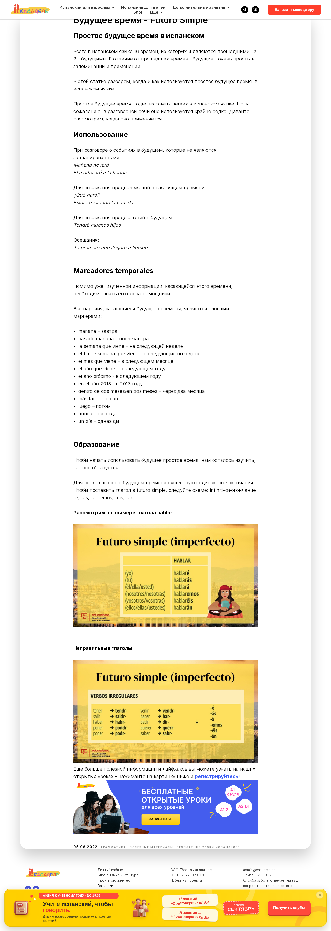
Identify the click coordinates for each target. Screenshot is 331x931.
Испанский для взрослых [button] (85, 7)
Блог (138, 12)
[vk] (255, 9)
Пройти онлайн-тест (115, 880)
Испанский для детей (143, 7)
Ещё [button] (154, 12)
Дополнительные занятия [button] (199, 7)
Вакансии (105, 886)
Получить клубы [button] (289, 908)
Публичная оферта (186, 880)
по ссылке (284, 886)
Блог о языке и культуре (118, 875)
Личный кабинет (111, 870)
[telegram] (244, 9)
